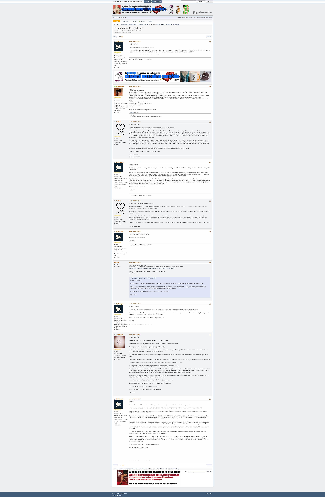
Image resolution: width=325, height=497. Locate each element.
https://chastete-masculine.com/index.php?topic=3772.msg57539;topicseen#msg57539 (152, 268)
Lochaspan (119, 335)
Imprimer (209, 36)
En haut (115, 465)
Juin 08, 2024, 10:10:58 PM (134, 231)
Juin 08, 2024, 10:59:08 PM (134, 162)
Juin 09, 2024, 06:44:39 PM (134, 86)
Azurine (162, 24)
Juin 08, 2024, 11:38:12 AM (134, 399)
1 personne (131, 112)
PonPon (118, 122)
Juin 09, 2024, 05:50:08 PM (134, 121)
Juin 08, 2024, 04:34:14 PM (134, 334)
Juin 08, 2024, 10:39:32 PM (134, 200)
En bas (115, 36)
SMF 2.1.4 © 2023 (115, 493)
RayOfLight (119, 41)
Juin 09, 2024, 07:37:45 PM (134, 41)
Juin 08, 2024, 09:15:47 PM (134, 262)
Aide (207, 493)
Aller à (186, 471)
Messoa (158, 24)
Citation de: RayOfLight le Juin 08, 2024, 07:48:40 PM (144, 278)
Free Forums (119, 495)
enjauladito (120, 86)
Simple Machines (123, 493)
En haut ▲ (211, 493)
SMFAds (113, 495)
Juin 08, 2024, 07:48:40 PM (134, 303)
